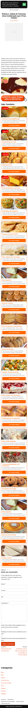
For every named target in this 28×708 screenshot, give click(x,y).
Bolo (2, 675)
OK (24, 4)
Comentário (5, 603)
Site (2, 597)
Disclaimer (11, 699)
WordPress (19, 706)
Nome (3, 584)
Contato (3, 699)
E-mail (3, 590)
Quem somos (20, 701)
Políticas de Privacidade (8, 701)
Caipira (3, 677)
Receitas (15, 20)
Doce (11, 20)
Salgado (3, 693)
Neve (7, 706)
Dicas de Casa (5, 680)
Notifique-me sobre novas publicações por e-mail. (14, 639)
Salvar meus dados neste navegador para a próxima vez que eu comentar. (13, 626)
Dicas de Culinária (6, 683)
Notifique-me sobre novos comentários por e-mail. (14, 633)
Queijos (3, 688)
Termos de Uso (5, 703)
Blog (2, 672)
